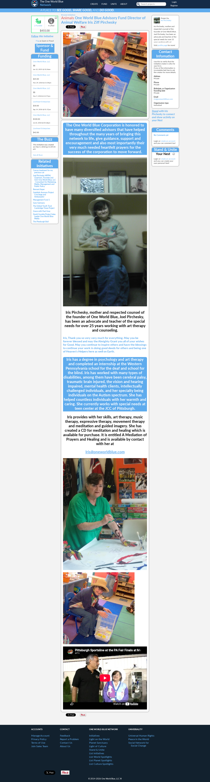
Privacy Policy (38, 739)
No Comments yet (161, 135)
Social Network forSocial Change (138, 744)
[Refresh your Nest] (173, 154)
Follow (34, 36)
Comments (165, 130)
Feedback (65, 736)
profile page (162, 45)
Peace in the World (138, 739)
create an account (168, 141)
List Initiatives (96, 753)
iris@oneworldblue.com (163, 99)
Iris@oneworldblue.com (105, 452)
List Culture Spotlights (101, 764)
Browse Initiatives (68, 15)
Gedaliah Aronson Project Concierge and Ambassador (43, 195)
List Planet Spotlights (100, 760)
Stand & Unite (165, 150)
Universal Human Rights (141, 736)
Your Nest (163, 154)
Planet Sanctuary (98, 743)
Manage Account (40, 736)
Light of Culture (97, 746)
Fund (104, 4)
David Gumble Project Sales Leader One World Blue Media (44, 216)
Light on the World (99, 739)
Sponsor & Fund (44, 48)
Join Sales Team (39, 746)
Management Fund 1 (41, 200)
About (123, 4)
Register (174, 6)
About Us (65, 746)
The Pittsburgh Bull (41, 222)
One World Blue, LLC (41, 62)
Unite (114, 4)
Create (94, 4)
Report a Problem (69, 739)
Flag (37, 41)
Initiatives (94, 736)
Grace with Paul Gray (41, 211)
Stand (155, 111)
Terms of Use (38, 743)
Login (174, 2)
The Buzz (44, 139)
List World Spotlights (100, 757)
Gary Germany (39, 203)
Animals (67, 18)
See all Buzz (38, 155)
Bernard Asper (39, 189)
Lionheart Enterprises (41, 102)
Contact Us (66, 743)
